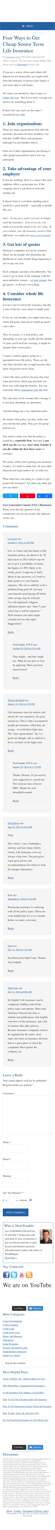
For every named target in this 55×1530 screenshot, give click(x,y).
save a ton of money (40, 235)
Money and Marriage (12, 1336)
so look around (38, 280)
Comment (9, 1093)
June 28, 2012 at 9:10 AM (20, 826)
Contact (17, 1510)
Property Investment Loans (15, 1347)
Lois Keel (12, 538)
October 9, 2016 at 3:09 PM (21, 542)
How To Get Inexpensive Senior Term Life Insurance (27, 1406)
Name (7, 1142)
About (9, 1510)
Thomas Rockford (16, 700)
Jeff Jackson (13, 823)
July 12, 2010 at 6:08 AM (20, 991)
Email (7, 1159)
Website (7, 1176)
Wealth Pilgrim (27, 11)
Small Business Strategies (14, 1351)
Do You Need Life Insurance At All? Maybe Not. (26, 1420)
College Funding (10, 1324)
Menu (29, 26)
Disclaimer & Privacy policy (36, 1510)
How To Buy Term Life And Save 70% (21, 1413)
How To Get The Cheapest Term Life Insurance (25, 1399)
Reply (11, 632)
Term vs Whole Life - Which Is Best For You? (24, 1378)
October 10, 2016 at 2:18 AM (26, 648)
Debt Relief (8, 1340)
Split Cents (13, 987)
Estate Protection (10, 1343)
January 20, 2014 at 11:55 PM (27, 766)
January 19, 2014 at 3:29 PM (21, 704)
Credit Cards (9, 1328)
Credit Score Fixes (11, 1332)
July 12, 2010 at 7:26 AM (20, 949)
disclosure (22, 64)
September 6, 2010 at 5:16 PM (22, 898)
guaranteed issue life (32, 390)
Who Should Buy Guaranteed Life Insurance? (24, 1385)
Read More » (11, 1257)
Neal (10, 945)
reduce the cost (11, 97)
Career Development (12, 1321)
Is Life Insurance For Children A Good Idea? (23, 1392)
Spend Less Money (12, 1355)
